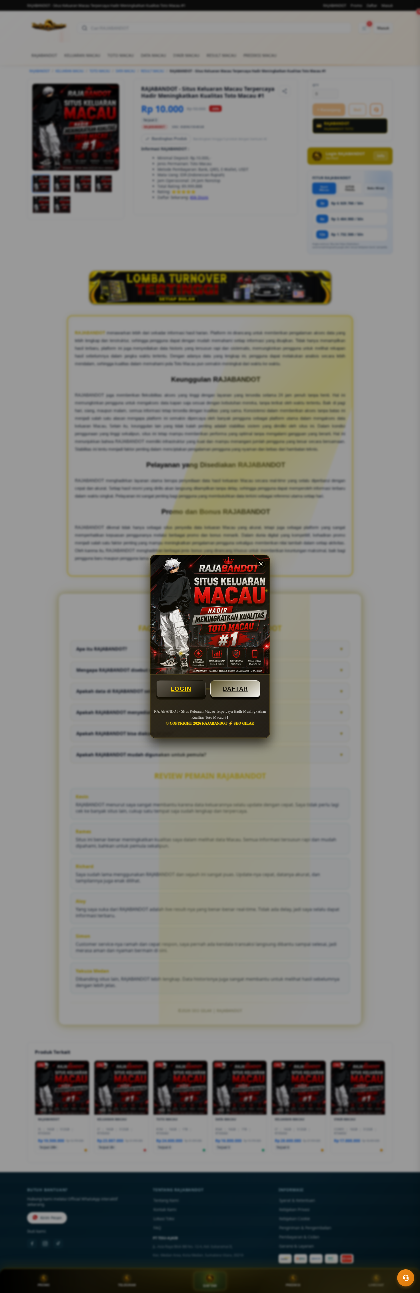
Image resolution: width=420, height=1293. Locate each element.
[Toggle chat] (405, 1277)
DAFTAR (235, 689)
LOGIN (181, 689)
